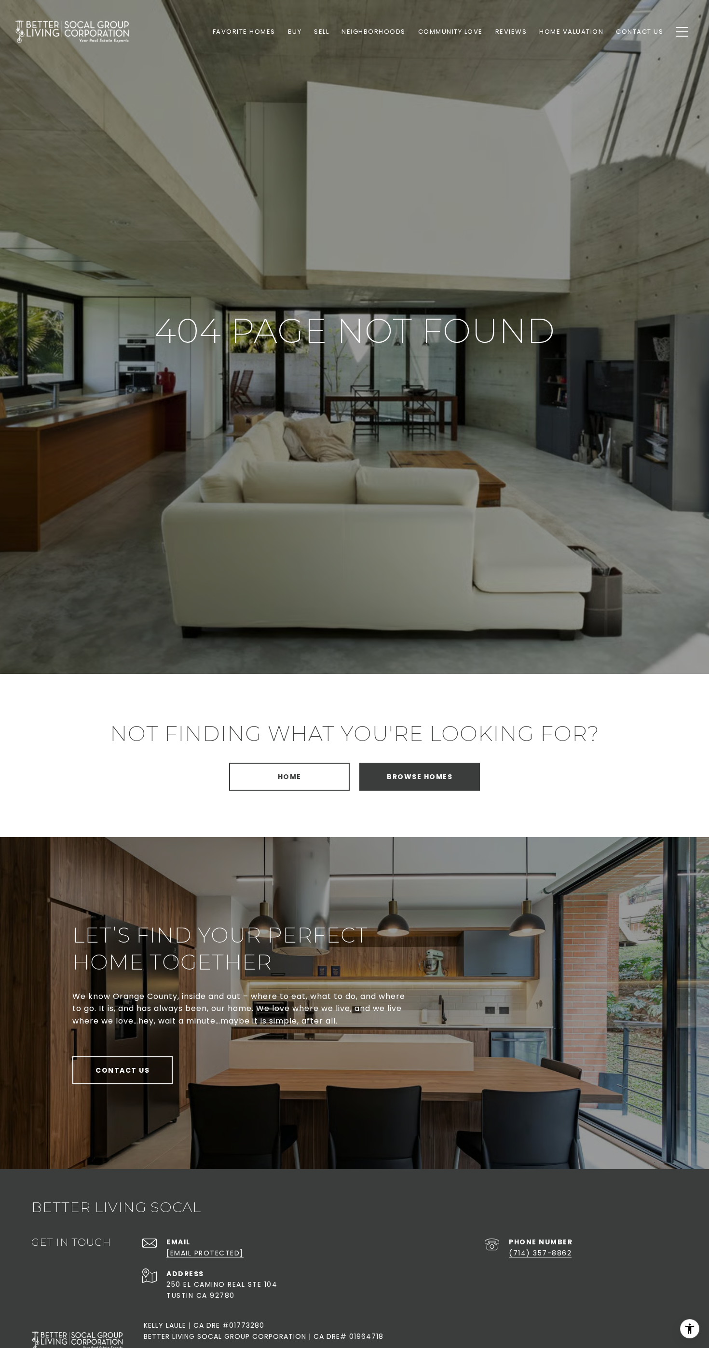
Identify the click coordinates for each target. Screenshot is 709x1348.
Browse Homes (419, 777)
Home (289, 777)
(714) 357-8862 (540, 1253)
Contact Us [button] (122, 1070)
